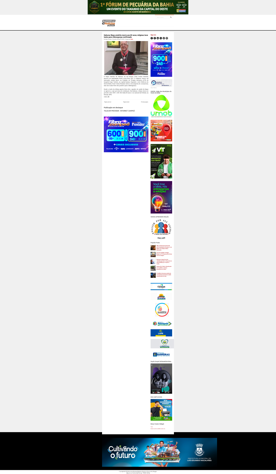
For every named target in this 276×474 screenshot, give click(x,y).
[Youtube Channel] (158, 38)
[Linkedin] (167, 38)
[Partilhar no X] (107, 96)
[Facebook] (152, 38)
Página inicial (126, 102)
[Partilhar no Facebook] (108, 96)
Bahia (132, 39)
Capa (152, 426)
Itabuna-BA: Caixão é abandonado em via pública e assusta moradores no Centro (163, 268)
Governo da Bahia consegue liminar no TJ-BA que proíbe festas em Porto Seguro (164, 254)
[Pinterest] (164, 38)
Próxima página (144, 102)
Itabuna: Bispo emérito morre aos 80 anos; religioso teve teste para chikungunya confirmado (126, 36)
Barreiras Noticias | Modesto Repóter (137, 471)
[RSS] (161, 38)
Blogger (155, 471)
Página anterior (107, 102)
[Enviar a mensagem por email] (104, 96)
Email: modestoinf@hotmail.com (158, 428)
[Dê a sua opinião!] (106, 96)
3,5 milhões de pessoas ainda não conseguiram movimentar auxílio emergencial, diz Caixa (163, 275)
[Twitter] (155, 38)
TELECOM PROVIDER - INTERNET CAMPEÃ (119, 111)
